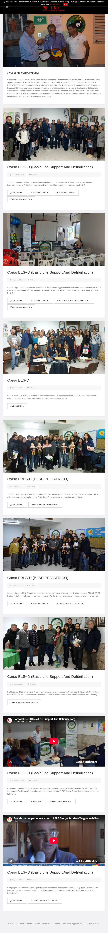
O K (65, 4)
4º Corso (32, 585)
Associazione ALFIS (22, 199)
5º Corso (32, 486)
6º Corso (32, 388)
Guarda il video (67, 193)
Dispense (37, 801)
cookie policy (55, 4)
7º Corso (33, 280)
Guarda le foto (41, 193)
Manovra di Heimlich (62, 801)
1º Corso (32, 880)
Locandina (17, 193)
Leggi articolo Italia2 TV (46, 505)
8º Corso (34, 175)
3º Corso (33, 684)
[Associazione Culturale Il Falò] (54, 6)
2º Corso (34, 780)
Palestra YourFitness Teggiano (74, 300)
